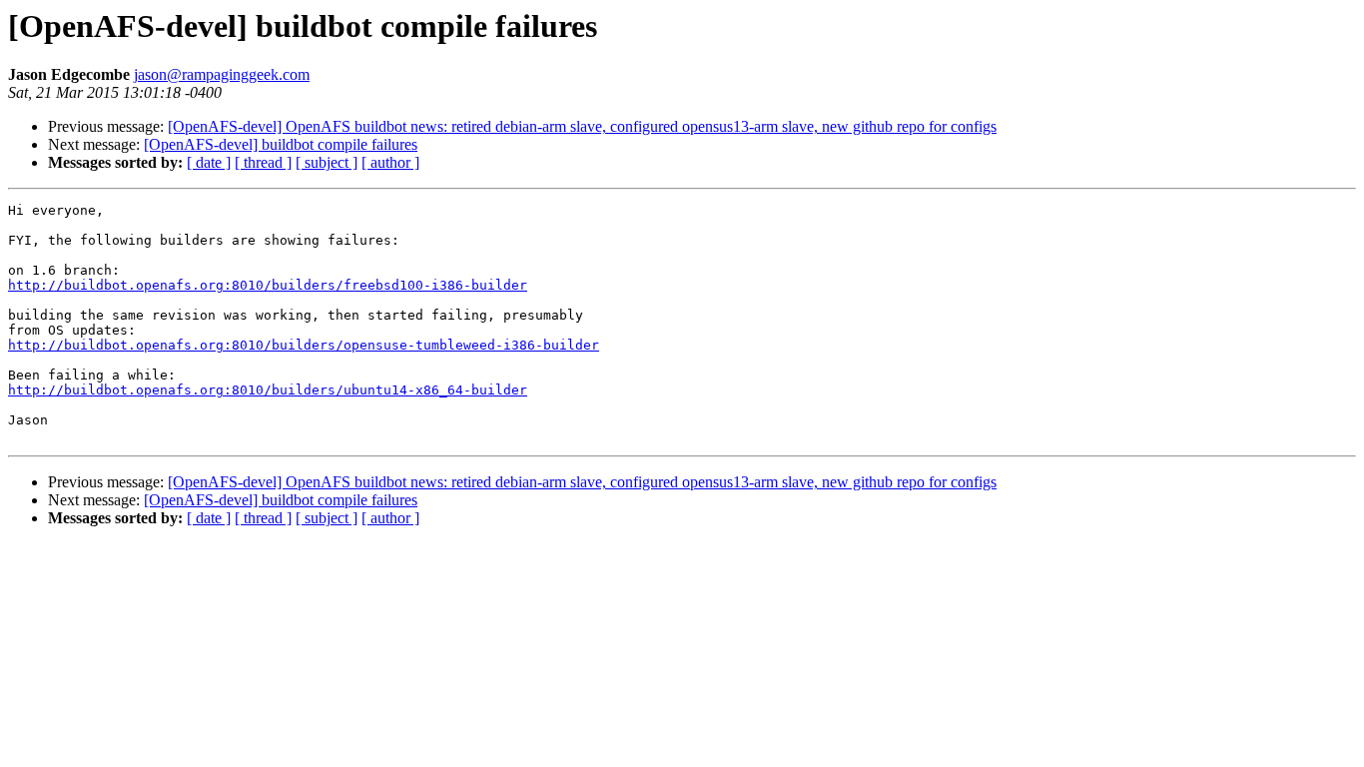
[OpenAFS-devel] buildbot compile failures (280, 144)
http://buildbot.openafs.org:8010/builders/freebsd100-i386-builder (267, 285)
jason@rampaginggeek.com (222, 74)
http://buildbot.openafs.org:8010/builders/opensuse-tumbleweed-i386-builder (303, 345)
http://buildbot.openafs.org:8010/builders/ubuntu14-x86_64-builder (267, 390)
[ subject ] (326, 162)
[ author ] (390, 162)
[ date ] (209, 162)
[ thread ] (263, 162)
